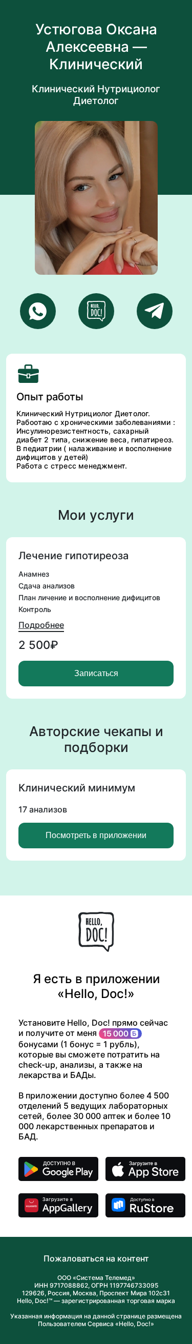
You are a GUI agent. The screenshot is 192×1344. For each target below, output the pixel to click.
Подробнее (41, 625)
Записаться (96, 673)
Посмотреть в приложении (96, 835)
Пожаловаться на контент (96, 1258)
